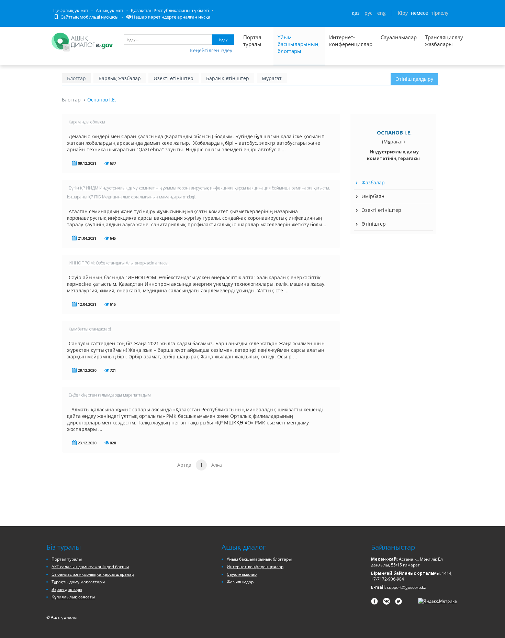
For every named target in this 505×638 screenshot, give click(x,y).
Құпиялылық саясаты (73, 597)
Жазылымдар (240, 582)
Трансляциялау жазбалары (436, 40)
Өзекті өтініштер (173, 78)
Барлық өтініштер (227, 78)
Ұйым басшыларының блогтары (298, 44)
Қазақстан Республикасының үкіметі (170, 10)
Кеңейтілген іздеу (211, 50)
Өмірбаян (372, 196)
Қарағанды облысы (87, 122)
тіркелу (439, 13)
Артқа (184, 465)
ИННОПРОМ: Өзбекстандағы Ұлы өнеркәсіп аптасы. (119, 263)
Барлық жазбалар (120, 78)
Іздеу (223, 39)
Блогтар (76, 78)
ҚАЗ (356, 13)
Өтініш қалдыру (414, 79)
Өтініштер (373, 223)
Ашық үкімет (109, 10)
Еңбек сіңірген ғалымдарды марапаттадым (110, 395)
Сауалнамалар (399, 37)
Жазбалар (373, 182)
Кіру (403, 13)
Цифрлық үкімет (70, 10)
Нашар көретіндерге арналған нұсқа (171, 17)
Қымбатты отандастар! (90, 329)
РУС (368, 13)
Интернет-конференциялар (350, 40)
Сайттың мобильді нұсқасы (89, 17)
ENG (381, 13)
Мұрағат (272, 78)
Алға (216, 465)
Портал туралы (252, 40)
